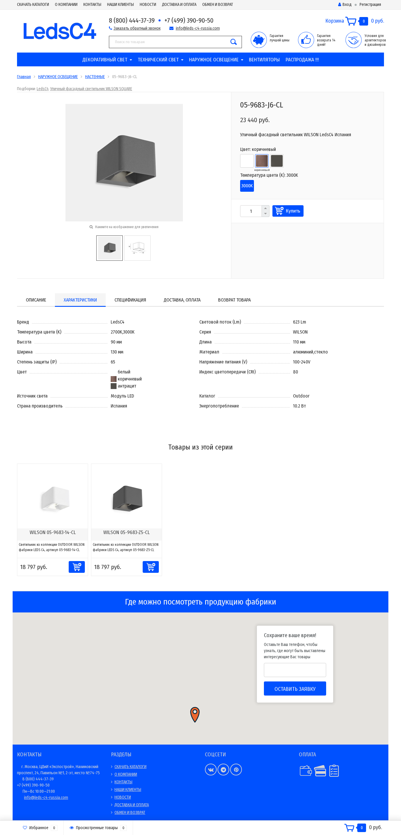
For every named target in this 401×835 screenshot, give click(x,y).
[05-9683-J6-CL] (109, 247)
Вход (347, 4)
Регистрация (370, 4)
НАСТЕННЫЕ (95, 76)
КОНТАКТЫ (92, 4)
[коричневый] (262, 161)
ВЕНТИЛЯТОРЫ (264, 60)
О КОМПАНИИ (66, 4)
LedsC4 (43, 88)
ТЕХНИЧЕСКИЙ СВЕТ (158, 60)
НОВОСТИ (148, 4)
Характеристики (80, 300)
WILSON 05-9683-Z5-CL (126, 532)
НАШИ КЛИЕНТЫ (120, 4)
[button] (195, 715)
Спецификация (130, 300)
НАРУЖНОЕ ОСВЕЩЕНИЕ (214, 60)
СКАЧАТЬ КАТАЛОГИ (33, 4)
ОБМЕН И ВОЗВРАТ (217, 4)
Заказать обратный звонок (137, 28)
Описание (36, 300)
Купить (293, 211)
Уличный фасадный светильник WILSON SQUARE (91, 88)
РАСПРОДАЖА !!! (302, 60)
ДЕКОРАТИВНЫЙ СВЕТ (104, 60)
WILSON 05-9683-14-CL (53, 532)
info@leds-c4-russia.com (198, 28)
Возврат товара (234, 300)
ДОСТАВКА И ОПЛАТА (179, 4)
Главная (24, 76)
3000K (247, 185)
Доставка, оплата (182, 300)
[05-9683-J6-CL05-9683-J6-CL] (124, 162)
